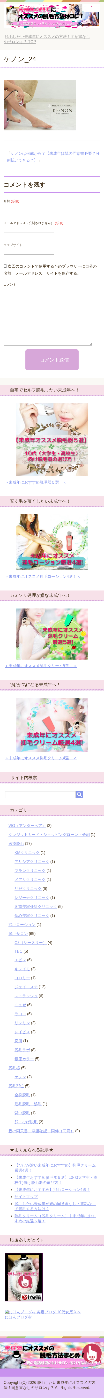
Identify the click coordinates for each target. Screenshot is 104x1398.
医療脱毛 (16, 844)
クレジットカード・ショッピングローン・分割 (49, 835)
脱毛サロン (18, 934)
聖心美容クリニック (32, 916)
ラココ (20, 1014)
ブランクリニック (30, 871)
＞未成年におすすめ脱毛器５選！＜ (36, 482)
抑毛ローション (22, 925)
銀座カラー (24, 1059)
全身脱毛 (22, 1095)
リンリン (22, 1023)
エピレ (20, 960)
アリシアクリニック (32, 862)
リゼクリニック (28, 889)
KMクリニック (27, 853)
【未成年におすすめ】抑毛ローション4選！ (52, 1190)
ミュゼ (20, 1005)
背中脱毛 (22, 1113)
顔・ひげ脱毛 (26, 1122)
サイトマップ (26, 1197)
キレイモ (22, 969)
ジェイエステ (26, 987)
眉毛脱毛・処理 (28, 1104)
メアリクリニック (30, 880)
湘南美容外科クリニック (36, 907)
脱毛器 (14, 1068)
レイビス (22, 1032)
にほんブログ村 (18, 1317)
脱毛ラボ (22, 1050)
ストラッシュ (26, 996)
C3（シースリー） (31, 943)
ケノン (20, 1077)
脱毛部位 (16, 1086)
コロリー (22, 978)
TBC (18, 951)
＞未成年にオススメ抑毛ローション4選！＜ (43, 576)
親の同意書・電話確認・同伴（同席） (41, 1131)
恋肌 (18, 1041)
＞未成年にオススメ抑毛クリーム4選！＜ (41, 758)
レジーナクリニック (32, 898)
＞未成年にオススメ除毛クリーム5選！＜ (41, 666)
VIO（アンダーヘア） (27, 826)
